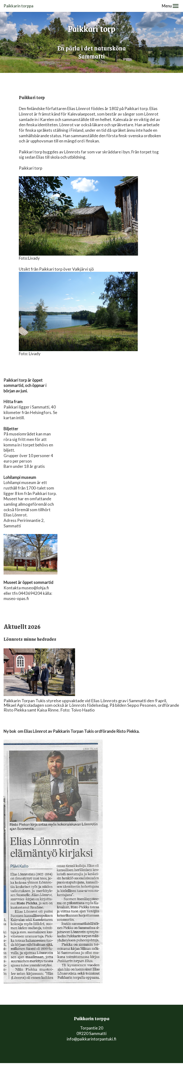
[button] (175, 6)
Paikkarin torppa (18, 5)
